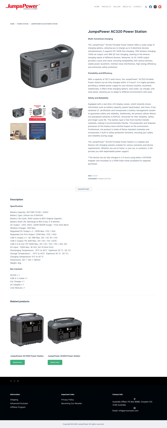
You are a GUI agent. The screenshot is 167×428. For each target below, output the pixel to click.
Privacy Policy (67, 400)
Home (97, 7)
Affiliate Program (18, 407)
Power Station (104, 179)
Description (83, 189)
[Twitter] (14, 381)
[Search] (146, 7)
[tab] (83, 189)
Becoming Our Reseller (71, 403)
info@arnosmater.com (128, 411)
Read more (17, 362)
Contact (137, 7)
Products (106, 7)
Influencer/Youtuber (19, 403)
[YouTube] (159, 6)
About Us (127, 7)
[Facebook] (150, 6)
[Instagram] (155, 6)
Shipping (14, 400)
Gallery (117, 7)
